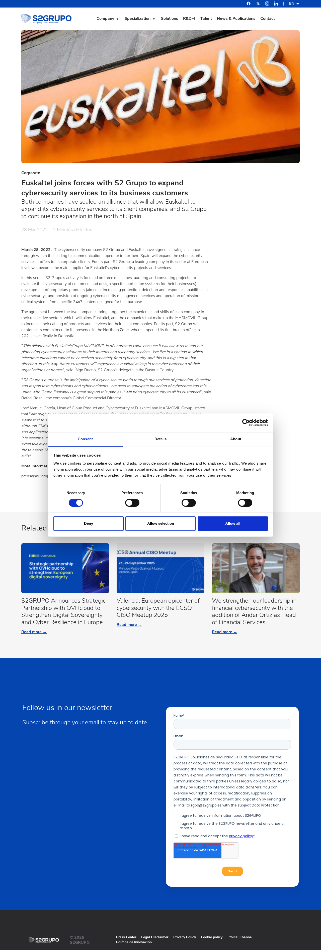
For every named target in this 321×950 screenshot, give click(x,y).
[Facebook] (248, 4)
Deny (88, 523)
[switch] (132, 503)
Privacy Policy (184, 937)
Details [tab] (160, 439)
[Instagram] (267, 4)
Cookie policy (211, 937)
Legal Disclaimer (154, 937)
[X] (258, 4)
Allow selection (160, 523)
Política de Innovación (134, 942)
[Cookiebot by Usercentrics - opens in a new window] (246, 422)
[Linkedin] (276, 4)
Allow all (232, 523)
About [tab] (235, 439)
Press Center (126, 937)
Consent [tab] (85, 439)
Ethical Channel (240, 937)
